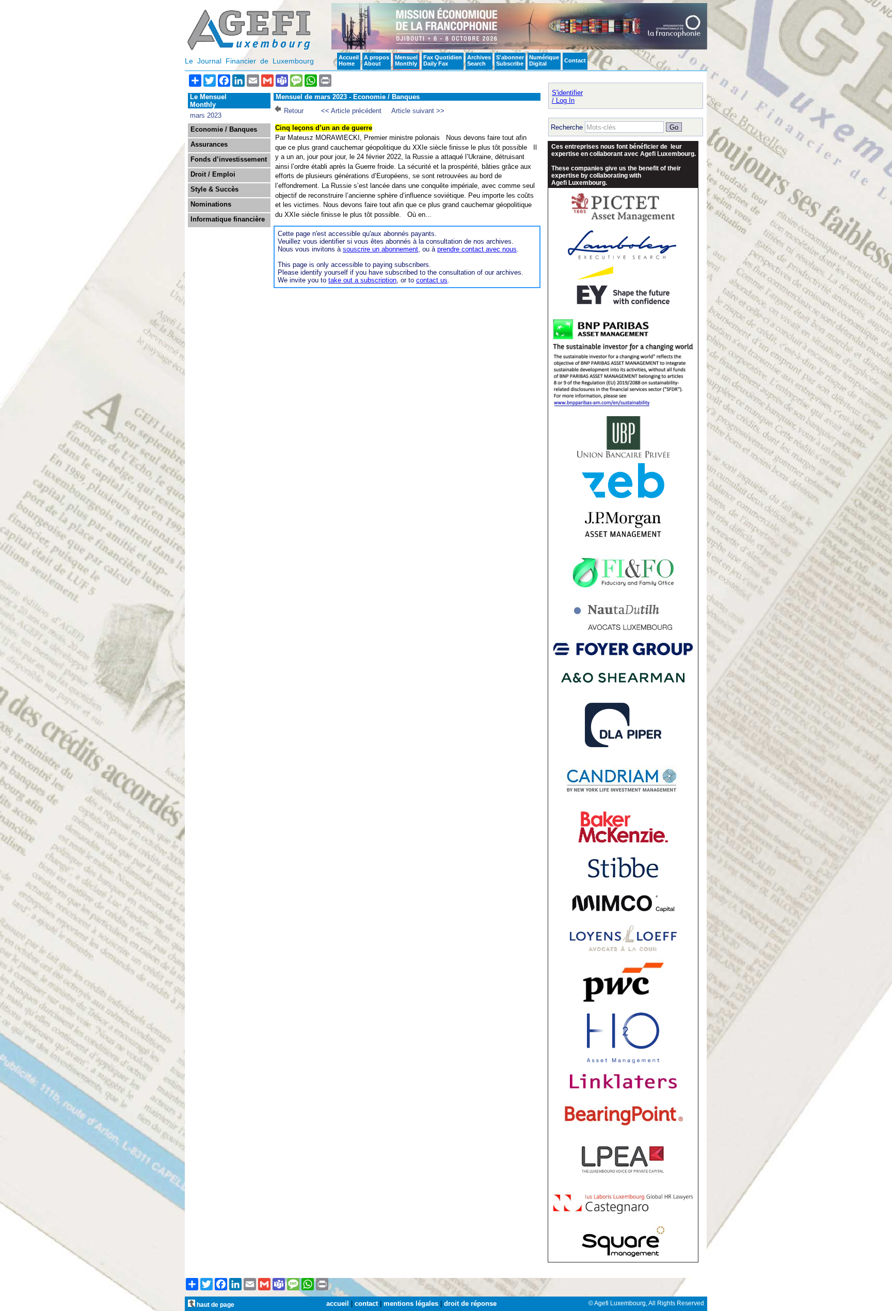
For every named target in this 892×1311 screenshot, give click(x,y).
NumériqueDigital (544, 60)
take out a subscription (362, 280)
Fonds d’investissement (228, 159)
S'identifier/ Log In (567, 96)
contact (366, 1303)
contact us (432, 280)
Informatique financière (227, 219)
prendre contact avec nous (477, 249)
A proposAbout (376, 60)
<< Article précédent (351, 111)
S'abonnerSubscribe (510, 60)
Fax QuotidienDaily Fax (442, 60)
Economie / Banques (223, 129)
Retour (294, 111)
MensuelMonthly (406, 60)
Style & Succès (214, 189)
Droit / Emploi (212, 174)
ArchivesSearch (479, 60)
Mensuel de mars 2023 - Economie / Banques (348, 97)
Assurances (209, 144)
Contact (575, 60)
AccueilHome (349, 60)
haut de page (214, 1304)
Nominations (210, 204)
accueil (337, 1303)
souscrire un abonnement (380, 249)
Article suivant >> (417, 111)
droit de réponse (470, 1303)
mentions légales (411, 1303)
